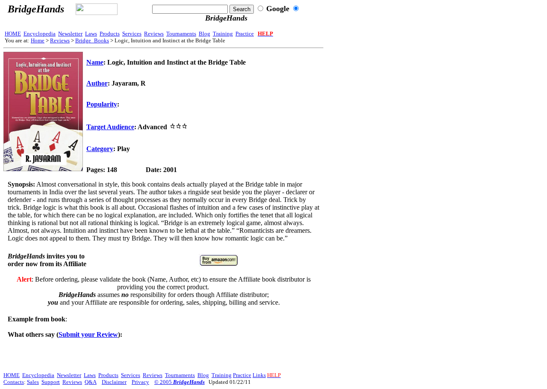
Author (97, 83)
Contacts (13, 382)
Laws (91, 33)
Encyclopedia (40, 33)
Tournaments (181, 33)
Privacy (140, 382)
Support (50, 382)
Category (99, 148)
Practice (244, 33)
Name (94, 62)
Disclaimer (114, 382)
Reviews (154, 33)
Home (37, 40)
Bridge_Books (92, 40)
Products (110, 33)
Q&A (91, 382)
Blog (204, 33)
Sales (33, 382)
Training (223, 33)
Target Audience (110, 127)
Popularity (101, 104)
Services (131, 33)
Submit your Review (88, 334)
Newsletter (70, 33)
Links (259, 375)
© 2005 (179, 382)
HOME (13, 33)
